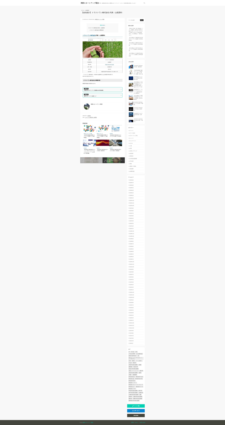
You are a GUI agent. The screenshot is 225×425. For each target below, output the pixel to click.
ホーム (82, 10)
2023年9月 (132, 269)
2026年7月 (132, 182)
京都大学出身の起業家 (133, 364)
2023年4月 (132, 282)
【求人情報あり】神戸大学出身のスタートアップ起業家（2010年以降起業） (136, 49)
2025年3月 (132, 223)
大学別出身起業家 (133, 158)
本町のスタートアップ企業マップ (90, 96)
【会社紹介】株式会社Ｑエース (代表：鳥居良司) (102, 150)
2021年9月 (132, 330)
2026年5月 (132, 187)
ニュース (131, 138)
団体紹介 (131, 156)
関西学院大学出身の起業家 (134, 400)
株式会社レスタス (132, 388)
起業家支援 (132, 171)
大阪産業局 (134, 374)
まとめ (131, 143)
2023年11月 (132, 264)
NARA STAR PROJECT (133, 355)
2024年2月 (132, 256)
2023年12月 (132, 261)
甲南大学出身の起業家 (133, 390)
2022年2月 (132, 317)
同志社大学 (135, 366)
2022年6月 (132, 307)
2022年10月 (132, 297)
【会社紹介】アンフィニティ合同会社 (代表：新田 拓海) (138, 78)
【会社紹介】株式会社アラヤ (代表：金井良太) (138, 109)
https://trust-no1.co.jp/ (109, 64)
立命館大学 (141, 392)
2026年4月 (132, 190)
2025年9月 (132, 208)
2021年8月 (132, 333)
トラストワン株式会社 (89, 35)
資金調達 (131, 168)
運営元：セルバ (134, 422)
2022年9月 (132, 300)
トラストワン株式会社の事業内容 (96, 30)
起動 (140, 394)
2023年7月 (132, 274)
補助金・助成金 (133, 166)
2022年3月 (132, 315)
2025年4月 (132, 220)
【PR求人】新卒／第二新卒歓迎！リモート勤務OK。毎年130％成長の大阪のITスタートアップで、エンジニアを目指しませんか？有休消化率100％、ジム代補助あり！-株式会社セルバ (136, 32)
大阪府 (130, 374)
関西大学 (130, 398)
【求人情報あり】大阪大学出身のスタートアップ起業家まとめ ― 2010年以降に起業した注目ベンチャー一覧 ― (138, 84)
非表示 (103, 25)
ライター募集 (137, 405)
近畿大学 (130, 396)
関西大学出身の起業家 (137, 398)
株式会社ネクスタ (139, 386)
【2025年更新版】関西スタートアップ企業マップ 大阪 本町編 (102, 136)
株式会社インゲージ (133, 382)
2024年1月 (132, 259)
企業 (131, 148)
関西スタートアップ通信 (88, 422)
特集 (91, 133)
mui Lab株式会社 (139, 353)
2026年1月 (132, 197)
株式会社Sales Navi (139, 378)
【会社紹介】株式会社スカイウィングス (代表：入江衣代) (115, 135)
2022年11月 (132, 294)
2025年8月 (132, 210)
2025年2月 (132, 226)
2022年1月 (132, 320)
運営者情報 (136, 415)
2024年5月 (132, 249)
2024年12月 (132, 231)
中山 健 (130, 362)
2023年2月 (132, 287)
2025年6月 (132, 215)
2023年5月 (132, 279)
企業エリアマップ (87, 133)
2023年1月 (132, 289)
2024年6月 (132, 246)
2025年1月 (132, 228)
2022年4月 (132, 312)
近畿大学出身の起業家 (137, 396)
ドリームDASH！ (139, 360)
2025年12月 (132, 200)
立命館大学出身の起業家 (133, 394)
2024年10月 (132, 236)
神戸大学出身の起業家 (133, 392)
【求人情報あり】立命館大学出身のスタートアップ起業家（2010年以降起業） (136, 54)
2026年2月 (132, 195)
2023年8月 (132, 271)
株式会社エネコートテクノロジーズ (136, 384)
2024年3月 (132, 254)
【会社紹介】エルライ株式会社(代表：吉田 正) (138, 114)
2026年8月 (132, 180)
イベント (131, 130)
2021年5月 (132, 340)
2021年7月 (132, 335)
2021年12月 (132, 322)
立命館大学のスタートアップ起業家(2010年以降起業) (93, 90)
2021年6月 (132, 338)
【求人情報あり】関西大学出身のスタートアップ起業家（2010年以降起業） (136, 44)
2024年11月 (132, 233)
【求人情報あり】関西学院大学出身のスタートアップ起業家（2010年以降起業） (136, 39)
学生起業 (131, 161)
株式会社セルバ (132, 386)
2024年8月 (132, 241)
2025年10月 (132, 205)
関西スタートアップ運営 (100, 19)
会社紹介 (87, 10)
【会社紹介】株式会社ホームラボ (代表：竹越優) (138, 103)
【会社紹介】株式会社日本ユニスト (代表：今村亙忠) (115, 150)
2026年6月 (132, 185)
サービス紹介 (132, 133)
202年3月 (131, 343)
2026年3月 (132, 192)
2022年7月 (132, 305)
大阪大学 (141, 370)
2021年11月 (132, 325)
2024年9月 (132, 238)
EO (129, 351)
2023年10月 (132, 266)
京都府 (140, 364)
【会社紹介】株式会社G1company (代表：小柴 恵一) (138, 120)
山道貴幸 (95, 117)
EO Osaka (132, 351)
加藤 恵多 (130, 366)
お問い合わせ (137, 410)
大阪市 (140, 372)
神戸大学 (140, 390)
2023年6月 (132, 277)
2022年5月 (132, 310)
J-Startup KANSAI (132, 353)
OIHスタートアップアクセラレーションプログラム (135, 358)
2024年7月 (132, 243)
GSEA (136, 351)
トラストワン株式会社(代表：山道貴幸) (96, 27)
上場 (131, 145)
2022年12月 (132, 292)
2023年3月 (132, 284)
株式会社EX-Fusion (139, 376)
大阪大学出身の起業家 (133, 372)
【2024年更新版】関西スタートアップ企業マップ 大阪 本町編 (89, 136)
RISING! (133, 360)
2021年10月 (132, 328)
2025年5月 (132, 218)
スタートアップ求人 (134, 135)
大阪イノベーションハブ (133, 370)
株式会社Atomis (132, 376)
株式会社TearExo (132, 380)
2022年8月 (132, 302)
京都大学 (134, 362)
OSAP (130, 360)
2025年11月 (132, 203)
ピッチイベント (133, 140)
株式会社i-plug (131, 378)
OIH (138, 355)
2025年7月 (132, 213)
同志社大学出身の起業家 (133, 368)
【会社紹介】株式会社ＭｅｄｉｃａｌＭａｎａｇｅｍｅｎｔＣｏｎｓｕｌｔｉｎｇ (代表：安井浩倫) (89, 151)
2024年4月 (132, 251)
